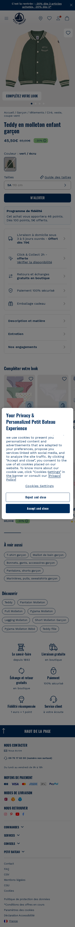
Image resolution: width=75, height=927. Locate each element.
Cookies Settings (39, 486)
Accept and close (37, 508)
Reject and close (35, 497)
